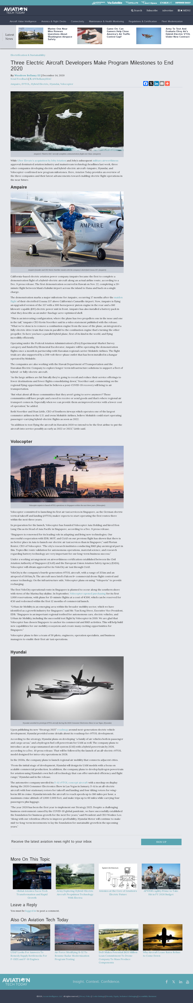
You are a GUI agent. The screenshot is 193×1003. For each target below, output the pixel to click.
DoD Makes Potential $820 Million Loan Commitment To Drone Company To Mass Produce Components (118, 957)
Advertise (167, 10)
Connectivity (77, 21)
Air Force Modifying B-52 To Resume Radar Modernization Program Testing (72, 956)
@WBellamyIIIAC (41, 78)
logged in (30, 910)
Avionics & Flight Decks (53, 21)
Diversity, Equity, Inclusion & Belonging (121, 996)
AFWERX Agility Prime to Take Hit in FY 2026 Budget (161, 892)
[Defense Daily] (183, 2)
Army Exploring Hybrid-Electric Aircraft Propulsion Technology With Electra (75, 894)
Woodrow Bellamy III (27, 75)
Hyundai (54, 83)
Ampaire (15, 83)
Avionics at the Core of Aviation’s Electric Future (118, 892)
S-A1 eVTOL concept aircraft (71, 782)
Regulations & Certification (143, 21)
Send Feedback (19, 78)
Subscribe (152, 10)
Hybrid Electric (39, 83)
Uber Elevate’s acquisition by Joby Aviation (41, 160)
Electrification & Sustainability (28, 55)
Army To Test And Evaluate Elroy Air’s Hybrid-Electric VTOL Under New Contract (178, 33)
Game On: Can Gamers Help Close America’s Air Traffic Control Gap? (118, 33)
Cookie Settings (98, 996)
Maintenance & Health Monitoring (106, 21)
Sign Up (161, 841)
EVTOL (26, 83)
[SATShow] (132, 2)
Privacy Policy (85, 996)
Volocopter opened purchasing (88, 593)
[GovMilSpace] (149, 2)
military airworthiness (105, 160)
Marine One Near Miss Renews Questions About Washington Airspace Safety (60, 34)
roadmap (62, 729)
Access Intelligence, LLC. (53, 996)
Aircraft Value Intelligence (23, 21)
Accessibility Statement (147, 996)
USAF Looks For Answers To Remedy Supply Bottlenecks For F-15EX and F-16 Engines (29, 956)
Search (137, 10)
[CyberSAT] (166, 3)
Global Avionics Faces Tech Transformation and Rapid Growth (32, 894)
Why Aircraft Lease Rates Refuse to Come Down (161, 954)
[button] (184, 10)
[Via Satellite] (114, 3)
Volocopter (66, 83)
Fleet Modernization (172, 21)
